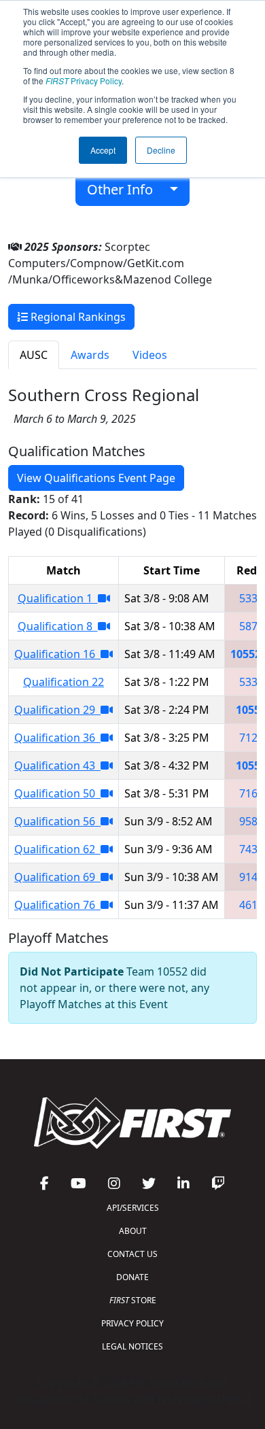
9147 (251, 877)
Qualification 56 (57, 821)
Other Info (125, 189)
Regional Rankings (77, 316)
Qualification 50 (57, 793)
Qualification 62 (57, 849)
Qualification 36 (57, 737)
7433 (251, 849)
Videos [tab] (149, 354)
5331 (251, 598)
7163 (251, 793)
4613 (251, 904)
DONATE (132, 1277)
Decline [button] (161, 150)
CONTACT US (132, 1254)
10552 (245, 654)
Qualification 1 (58, 598)
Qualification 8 (58, 626)
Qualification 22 (63, 681)
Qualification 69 (57, 877)
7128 (251, 737)
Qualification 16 (57, 654)
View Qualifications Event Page (96, 477)
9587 (251, 821)
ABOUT (133, 1231)
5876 (251, 626)
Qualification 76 (57, 904)
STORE (132, 1300)
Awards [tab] (90, 354)
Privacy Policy (84, 80)
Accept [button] (103, 150)
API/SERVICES (133, 1207)
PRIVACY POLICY (132, 1323)
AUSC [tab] (34, 354)
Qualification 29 (57, 709)
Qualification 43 (57, 765)
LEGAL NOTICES (132, 1346)
